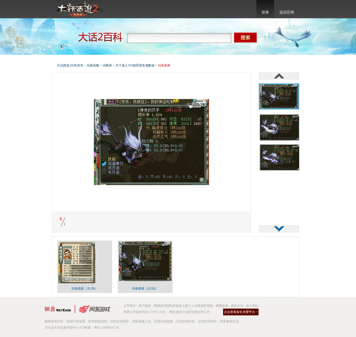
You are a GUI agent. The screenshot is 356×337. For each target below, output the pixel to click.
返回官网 (286, 12)
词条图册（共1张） (84, 288)
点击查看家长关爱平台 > (241, 312)
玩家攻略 (93, 65)
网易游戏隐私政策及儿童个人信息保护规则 (183, 306)
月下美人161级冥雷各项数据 (135, 65)
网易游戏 (222, 306)
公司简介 (130, 306)
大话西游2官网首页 (79, 9)
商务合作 (237, 306)
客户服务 (145, 306)
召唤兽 (107, 65)
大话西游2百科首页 (70, 65)
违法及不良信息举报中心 (62, 327)
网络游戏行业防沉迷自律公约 (189, 312)
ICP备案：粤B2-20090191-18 (99, 327)
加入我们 (252, 306)
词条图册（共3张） (145, 288)
